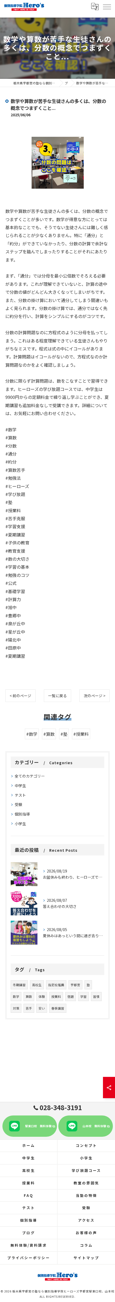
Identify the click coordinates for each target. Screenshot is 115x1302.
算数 (29, 996)
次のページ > (94, 695)
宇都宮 (75, 985)
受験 (18, 804)
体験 (42, 996)
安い (42, 1008)
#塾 (63, 734)
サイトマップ (86, 1257)
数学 (16, 996)
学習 (83, 996)
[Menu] (107, 7)
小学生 (20, 823)
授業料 (56, 996)
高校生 (37, 985)
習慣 (96, 996)
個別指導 (22, 814)
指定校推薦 (56, 985)
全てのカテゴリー (30, 776)
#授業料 (81, 734)
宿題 (70, 996)
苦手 (29, 1008)
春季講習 (57, 1008)
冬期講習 (19, 985)
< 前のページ (20, 695)
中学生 (20, 785)
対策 (16, 1008)
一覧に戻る (57, 695)
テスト (20, 795)
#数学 (31, 734)
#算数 (49, 734)
